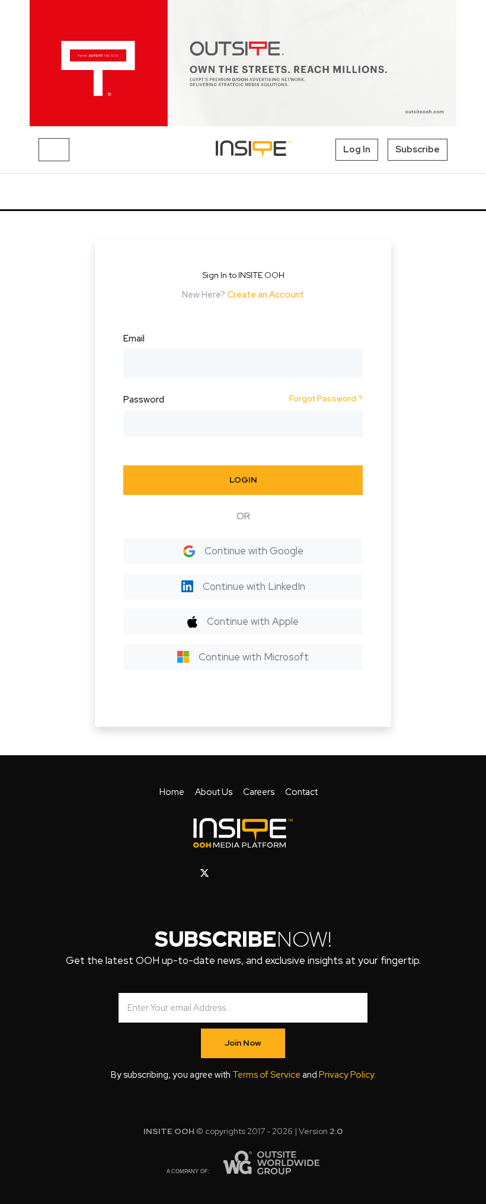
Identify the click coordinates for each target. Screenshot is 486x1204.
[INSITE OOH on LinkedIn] (281, 873)
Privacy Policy (346, 1075)
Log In (356, 149)
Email (134, 338)
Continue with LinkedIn (254, 586)
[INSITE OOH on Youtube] (224, 873)
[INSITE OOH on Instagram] (244, 873)
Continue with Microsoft (254, 656)
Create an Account (265, 295)
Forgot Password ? (326, 398)
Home (171, 792)
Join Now (243, 1042)
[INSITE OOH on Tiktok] (299, 873)
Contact (301, 792)
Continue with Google (253, 550)
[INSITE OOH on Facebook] (186, 873)
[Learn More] (243, 63)
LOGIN (243, 479)
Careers (258, 792)
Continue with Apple (253, 621)
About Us (213, 792)
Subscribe (417, 149)
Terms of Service (266, 1075)
